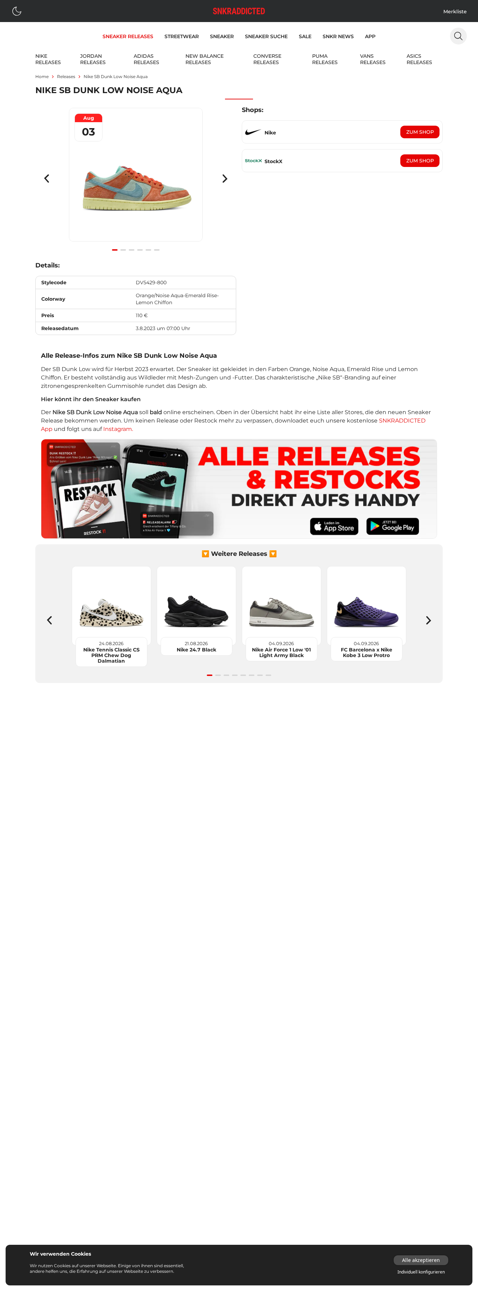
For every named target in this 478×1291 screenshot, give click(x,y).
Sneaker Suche (266, 36)
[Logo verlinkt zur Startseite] (239, 11)
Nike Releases (48, 59)
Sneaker (222, 36)
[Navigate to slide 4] (140, 250)
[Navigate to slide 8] (268, 675)
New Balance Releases (204, 59)
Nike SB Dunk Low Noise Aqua (116, 76)
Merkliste (455, 11)
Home (42, 76)
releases (66, 76)
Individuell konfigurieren (421, 1272)
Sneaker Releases (128, 36)
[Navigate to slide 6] (157, 250)
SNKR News (338, 36)
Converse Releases (267, 59)
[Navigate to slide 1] (115, 250)
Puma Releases (325, 59)
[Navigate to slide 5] (148, 250)
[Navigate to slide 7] (260, 675)
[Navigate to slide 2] (123, 250)
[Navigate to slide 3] (131, 250)
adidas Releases (146, 59)
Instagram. (118, 429)
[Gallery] (135, 178)
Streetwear (181, 36)
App (370, 36)
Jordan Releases (93, 59)
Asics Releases (419, 59)
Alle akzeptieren (421, 1260)
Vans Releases (373, 59)
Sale (305, 36)
